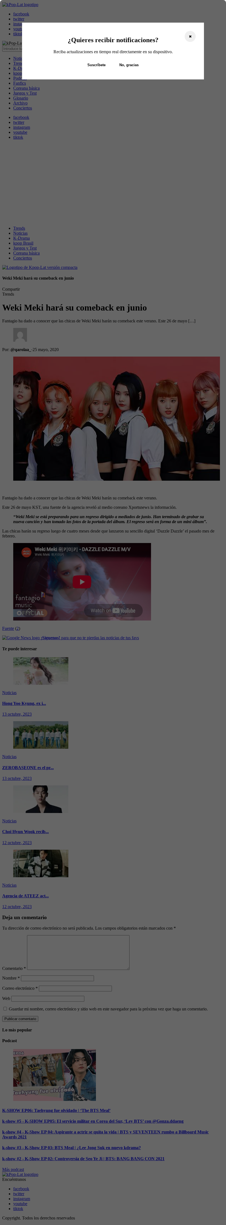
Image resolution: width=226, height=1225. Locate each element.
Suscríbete (96, 65)
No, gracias (129, 65)
